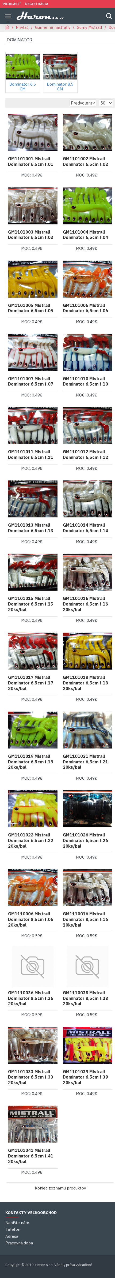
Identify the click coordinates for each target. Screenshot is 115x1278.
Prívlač (22, 27)
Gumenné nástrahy (52, 27)
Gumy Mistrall (89, 27)
